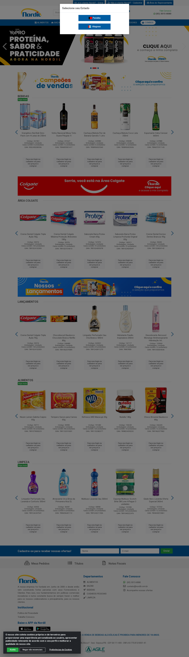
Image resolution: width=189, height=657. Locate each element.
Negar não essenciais (32, 650)
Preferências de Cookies (60, 650)
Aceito (13, 650)
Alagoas (96, 26)
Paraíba (96, 18)
